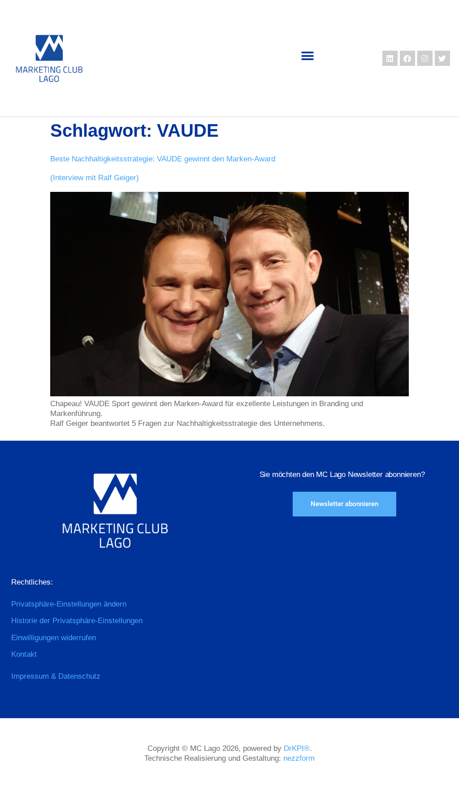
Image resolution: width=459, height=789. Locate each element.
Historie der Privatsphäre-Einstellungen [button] (77, 620)
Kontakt (24, 654)
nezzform (299, 758)
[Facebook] (407, 58)
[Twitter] (442, 58)
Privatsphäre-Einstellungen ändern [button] (68, 604)
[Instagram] (425, 58)
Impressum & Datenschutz (55, 676)
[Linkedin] (390, 58)
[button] (308, 56)
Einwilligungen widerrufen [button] (53, 637)
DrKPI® (297, 748)
